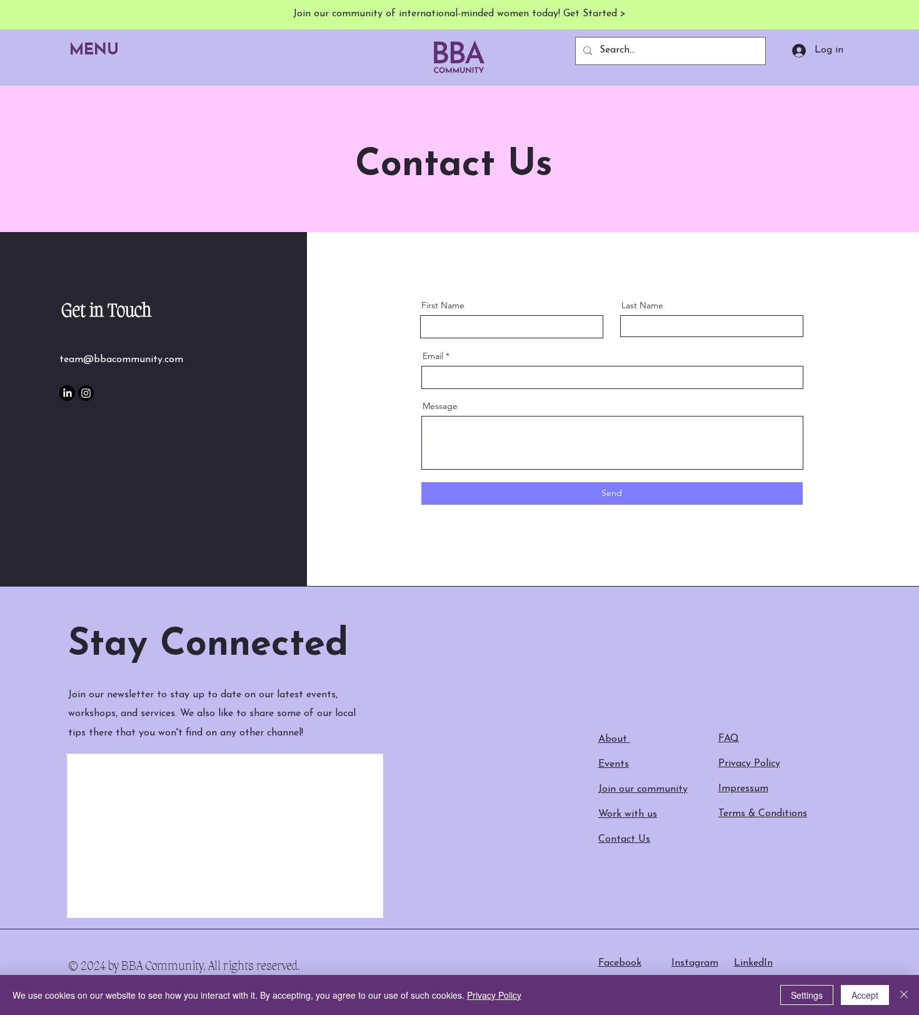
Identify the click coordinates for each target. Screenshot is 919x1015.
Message (440, 405)
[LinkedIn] (67, 393)
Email (433, 355)
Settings (807, 995)
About (614, 739)
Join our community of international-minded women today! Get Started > (459, 14)
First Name (443, 305)
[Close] (903, 995)
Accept (864, 995)
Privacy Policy (494, 995)
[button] (98, 51)
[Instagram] (86, 393)
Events (613, 764)
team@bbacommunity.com (121, 360)
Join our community (643, 789)
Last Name (642, 305)
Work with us (627, 814)
